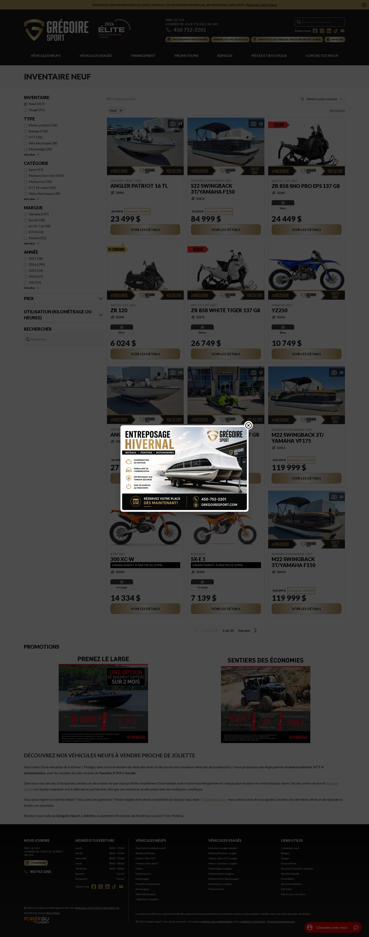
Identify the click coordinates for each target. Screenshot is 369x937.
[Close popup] (248, 425)
